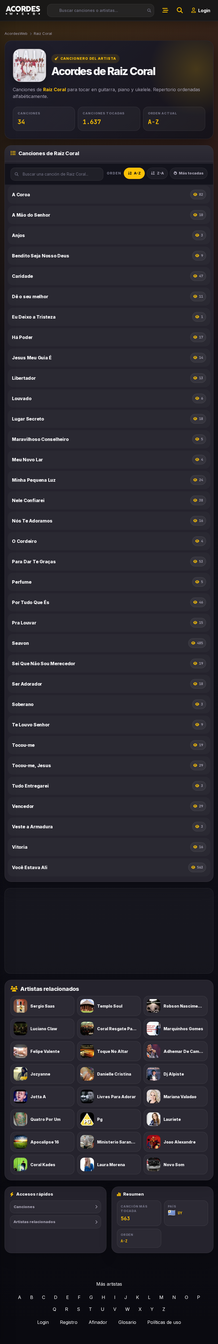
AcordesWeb (16, 33)
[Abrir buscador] (180, 10)
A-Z (137, 173)
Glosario (127, 1322)
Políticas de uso (164, 1322)
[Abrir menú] (165, 10)
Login (43, 1322)
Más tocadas (191, 173)
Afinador (98, 1322)
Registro (68, 1322)
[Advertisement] (109, 930)
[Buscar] (147, 10)
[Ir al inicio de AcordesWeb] (23, 10)
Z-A (160, 173)
